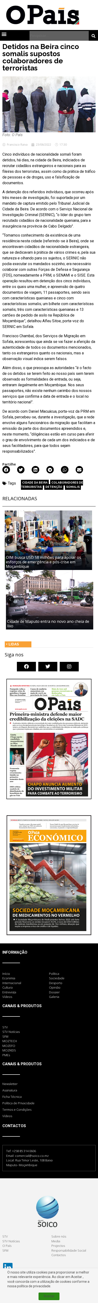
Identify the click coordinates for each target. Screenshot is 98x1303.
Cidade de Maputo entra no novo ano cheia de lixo (48, 624)
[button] (4, 34)
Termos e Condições (16, 1109)
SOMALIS (73, 487)
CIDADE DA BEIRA (35, 482)
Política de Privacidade (18, 1103)
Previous (9, 540)
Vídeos (7, 1116)
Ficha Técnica (12, 1097)
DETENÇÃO (53, 487)
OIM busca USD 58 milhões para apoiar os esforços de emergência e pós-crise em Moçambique (43, 562)
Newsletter (10, 1084)
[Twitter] (47, 666)
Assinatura (9, 1090)
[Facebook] (26, 666)
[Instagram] (69, 666)
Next (88, 540)
